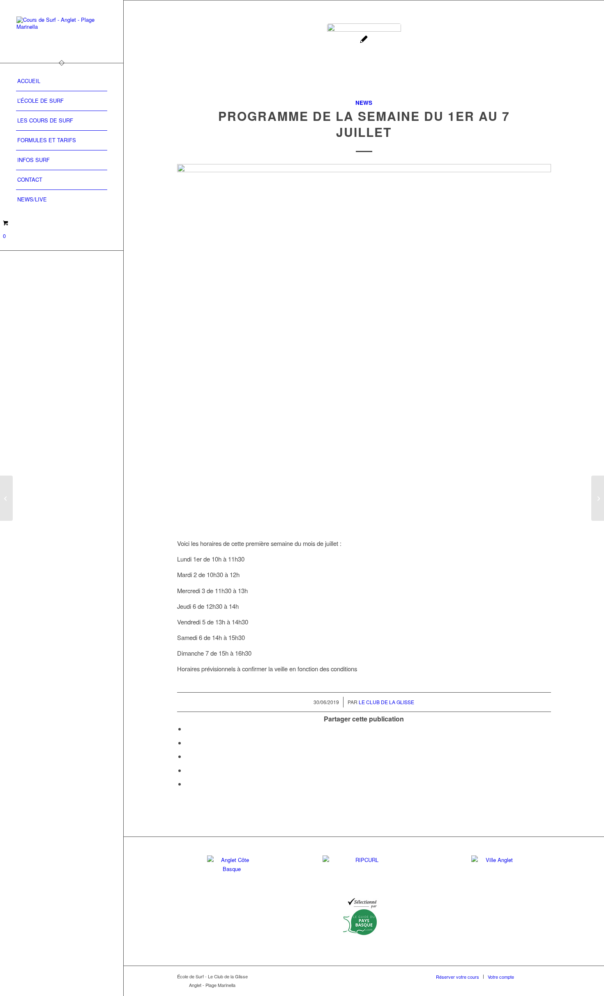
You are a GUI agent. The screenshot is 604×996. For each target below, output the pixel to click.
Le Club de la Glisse (386, 701)
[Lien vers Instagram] (545, 976)
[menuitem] (61, 81)
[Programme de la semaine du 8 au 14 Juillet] (597, 498)
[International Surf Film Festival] (6, 498)
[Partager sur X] (188, 742)
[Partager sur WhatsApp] (188, 756)
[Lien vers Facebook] (532, 976)
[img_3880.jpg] (364, 60)
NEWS (363, 102)
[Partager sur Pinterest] (188, 770)
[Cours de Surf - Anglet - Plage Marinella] (61, 31)
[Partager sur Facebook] (188, 728)
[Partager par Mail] (188, 783)
